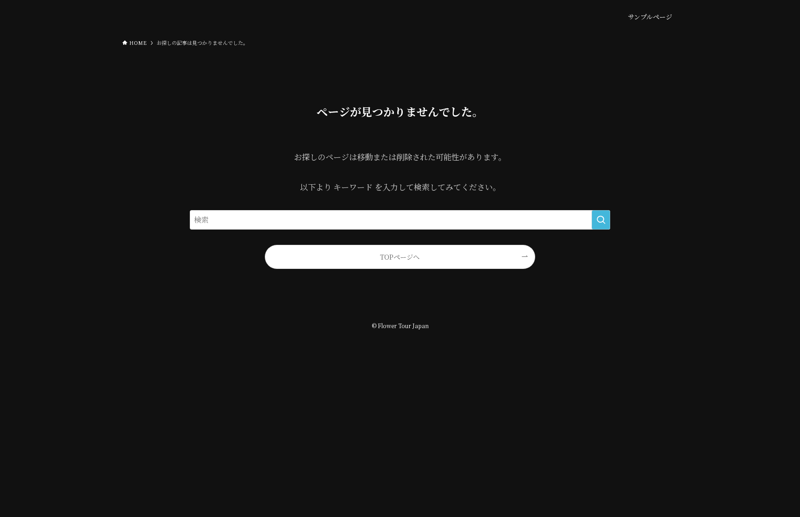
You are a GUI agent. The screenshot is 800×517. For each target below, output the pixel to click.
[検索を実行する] (601, 220)
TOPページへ (399, 257)
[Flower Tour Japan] (168, 16)
